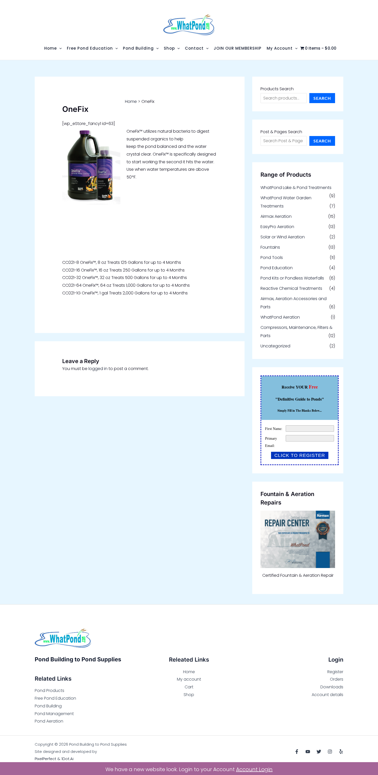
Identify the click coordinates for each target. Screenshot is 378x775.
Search (322, 98)
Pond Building (48, 706)
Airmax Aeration (276, 216)
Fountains (270, 247)
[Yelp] (341, 751)
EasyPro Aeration (277, 227)
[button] (59, 48)
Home (189, 672)
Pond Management (54, 714)
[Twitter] (319, 751)
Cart (189, 687)
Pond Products (49, 690)
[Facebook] (296, 751)
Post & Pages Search (281, 132)
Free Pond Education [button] (90, 48)
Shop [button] (169, 48)
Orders (336, 679)
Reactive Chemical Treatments (291, 288)
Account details (327, 695)
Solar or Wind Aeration (282, 237)
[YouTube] (307, 751)
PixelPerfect (45, 758)
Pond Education (276, 268)
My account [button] (280, 48)
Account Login (254, 769)
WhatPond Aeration (280, 317)
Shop (189, 695)
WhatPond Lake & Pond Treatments (295, 188)
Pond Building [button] (138, 48)
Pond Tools (271, 257)
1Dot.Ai (67, 758)
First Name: (273, 428)
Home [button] (50, 48)
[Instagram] (330, 751)
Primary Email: (271, 442)
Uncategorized (275, 346)
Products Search (277, 89)
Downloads (331, 687)
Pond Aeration (49, 721)
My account (189, 679)
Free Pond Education (55, 698)
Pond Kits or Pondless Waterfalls (292, 278)
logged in (97, 369)
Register (335, 672)
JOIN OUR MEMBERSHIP (238, 48)
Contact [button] (194, 48)
